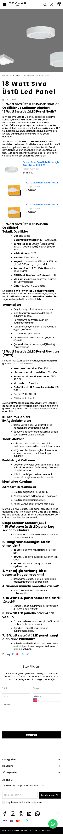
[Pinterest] (21, 813)
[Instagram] (13, 813)
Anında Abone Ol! (49, 795)
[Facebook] (4, 813)
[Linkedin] (29, 813)
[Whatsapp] (37, 813)
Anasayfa (6, 75)
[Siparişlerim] (51, 4)
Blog (18, 75)
